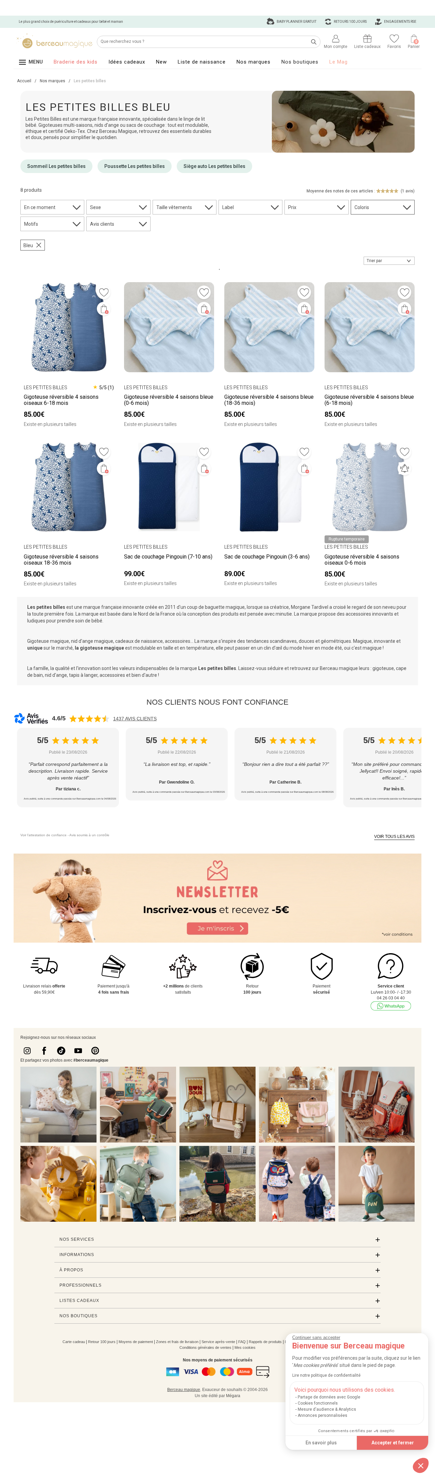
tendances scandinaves (271, 641)
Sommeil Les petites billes (56, 166)
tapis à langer (83, 675)
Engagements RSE (399, 21)
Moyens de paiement (136, 1342)
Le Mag (338, 62)
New (161, 62)
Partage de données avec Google (329, 1397)
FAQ (242, 1342)
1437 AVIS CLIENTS (135, 718)
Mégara (233, 1395)
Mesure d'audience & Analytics (327, 1409)
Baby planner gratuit (296, 21)
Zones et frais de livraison (177, 1342)
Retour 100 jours (102, 1342)
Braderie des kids (76, 62)
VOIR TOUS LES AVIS (394, 836)
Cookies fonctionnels (318, 1403)
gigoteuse (383, 668)
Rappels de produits (265, 1342)
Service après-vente (218, 1342)
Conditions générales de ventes (205, 1347)
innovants (382, 614)
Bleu (28, 245)
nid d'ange (82, 641)
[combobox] (389, 261)
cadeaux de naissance (139, 641)
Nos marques (254, 62)
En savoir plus (321, 1442)
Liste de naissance (202, 62)
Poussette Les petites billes (134, 166)
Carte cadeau (74, 1342)
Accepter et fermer (392, 1442)
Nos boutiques (299, 62)
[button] (421, 1465)
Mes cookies (245, 1347)
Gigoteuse (38, 641)
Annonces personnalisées (322, 1415)
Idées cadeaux (126, 62)
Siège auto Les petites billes (214, 166)
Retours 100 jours (350, 21)
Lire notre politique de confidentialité (326, 1375)
